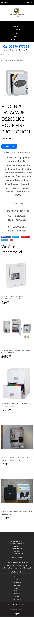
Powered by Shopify (16, 609)
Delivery (17, 585)
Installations (17, 582)
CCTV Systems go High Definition (17, 562)
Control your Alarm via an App (17, 565)
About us (17, 594)
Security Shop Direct (19, 604)
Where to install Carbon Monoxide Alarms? (17, 568)
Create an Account (17, 40)
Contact (17, 29)
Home (17, 23)
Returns (17, 588)
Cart (31, 2)
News (17, 26)
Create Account (17, 599)
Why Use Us (17, 591)
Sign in (17, 36)
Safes (9, 55)
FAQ (17, 33)
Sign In (17, 596)
